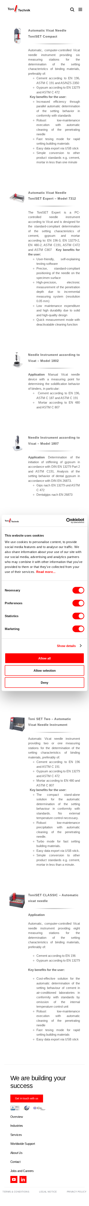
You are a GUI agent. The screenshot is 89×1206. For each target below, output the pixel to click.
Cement (41, 78)
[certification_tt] (28, 1107)
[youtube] (13, 1179)
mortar (75, 235)
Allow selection (45, 670)
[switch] (78, 603)
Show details (66, 645)
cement (33, 235)
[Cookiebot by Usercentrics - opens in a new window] (66, 521)
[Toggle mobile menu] (80, 9)
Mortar (40, 780)
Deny (44, 682)
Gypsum (42, 87)
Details (17, 37)
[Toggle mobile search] (72, 9)
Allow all (44, 658)
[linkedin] (22, 1179)
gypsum (49, 235)
